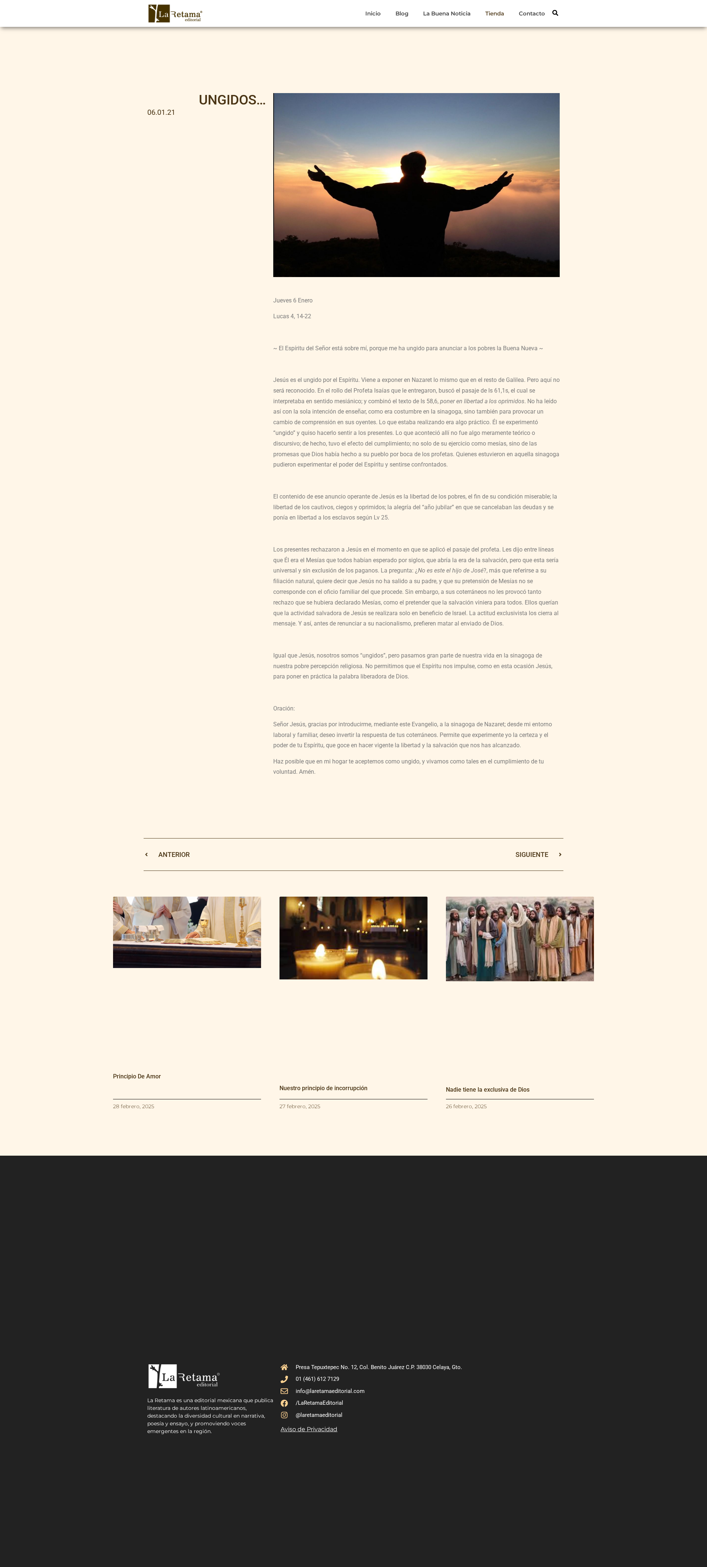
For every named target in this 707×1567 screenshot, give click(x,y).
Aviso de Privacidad (309, 1429)
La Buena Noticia (447, 13)
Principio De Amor (137, 1076)
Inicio (373, 13)
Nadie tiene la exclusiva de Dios (488, 1089)
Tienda (494, 13)
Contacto (532, 13)
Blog (401, 13)
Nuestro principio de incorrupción (323, 1088)
